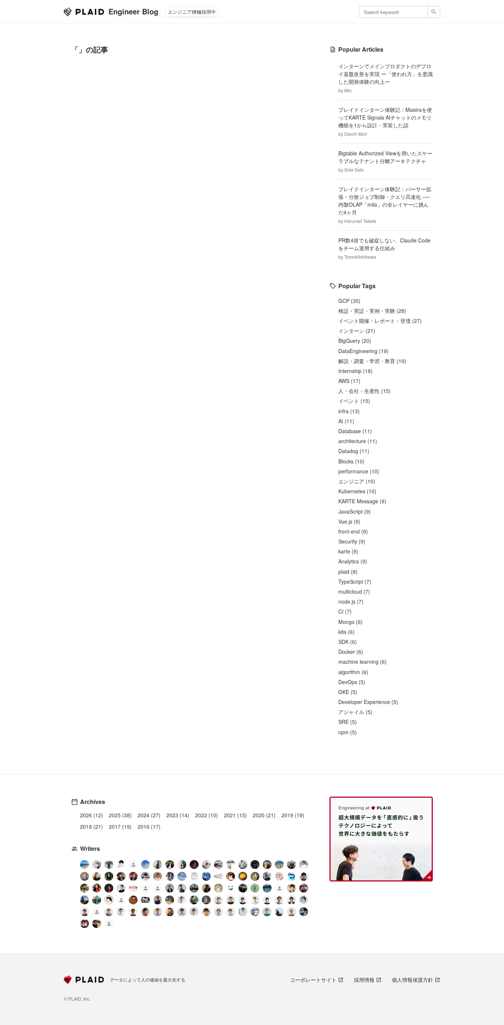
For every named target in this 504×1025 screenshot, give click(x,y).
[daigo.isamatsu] (169, 899)
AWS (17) (349, 380)
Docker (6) (350, 651)
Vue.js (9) (349, 521)
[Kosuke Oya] (303, 888)
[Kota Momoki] (279, 876)
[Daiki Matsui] (84, 923)
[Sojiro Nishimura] (255, 876)
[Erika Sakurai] (206, 864)
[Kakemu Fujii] (157, 864)
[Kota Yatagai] (108, 888)
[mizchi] (96, 899)
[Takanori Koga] (242, 888)
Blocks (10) (351, 461)
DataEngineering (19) (363, 351)
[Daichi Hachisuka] (230, 864)
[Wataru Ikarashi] (218, 911)
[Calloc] (291, 876)
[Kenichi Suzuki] (303, 899)
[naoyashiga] (230, 876)
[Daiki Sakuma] (194, 888)
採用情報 (364, 979)
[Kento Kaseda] (169, 864)
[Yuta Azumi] (279, 864)
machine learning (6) (362, 661)
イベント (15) (354, 400)
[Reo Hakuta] (194, 864)
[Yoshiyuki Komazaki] (84, 899)
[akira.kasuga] (291, 888)
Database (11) (355, 431)
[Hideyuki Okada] (206, 911)
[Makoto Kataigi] (133, 911)
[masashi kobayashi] (169, 876)
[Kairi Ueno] (303, 864)
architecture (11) (357, 441)
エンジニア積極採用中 (192, 11)
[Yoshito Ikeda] (121, 876)
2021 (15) (235, 815)
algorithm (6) (353, 672)
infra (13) (349, 411)
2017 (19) (120, 826)
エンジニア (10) (356, 481)
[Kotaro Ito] (206, 876)
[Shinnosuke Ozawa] (194, 899)
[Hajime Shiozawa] (145, 876)
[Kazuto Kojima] (279, 899)
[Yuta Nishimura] (194, 911)
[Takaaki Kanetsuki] (84, 888)
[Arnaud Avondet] (133, 899)
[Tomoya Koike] (169, 888)
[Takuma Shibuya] (206, 888)
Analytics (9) (352, 561)
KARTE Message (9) (362, 501)
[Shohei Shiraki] (303, 876)
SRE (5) (347, 721)
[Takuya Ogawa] (279, 889)
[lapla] (181, 876)
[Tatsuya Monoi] (145, 911)
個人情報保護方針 (412, 979)
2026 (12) (91, 815)
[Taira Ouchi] (267, 864)
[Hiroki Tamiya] (84, 876)
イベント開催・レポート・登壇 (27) (380, 320)
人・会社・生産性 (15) (364, 390)
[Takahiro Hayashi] (291, 864)
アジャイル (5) (355, 711)
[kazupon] (157, 899)
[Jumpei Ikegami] (157, 911)
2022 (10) (206, 815)
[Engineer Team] (133, 865)
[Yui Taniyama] (96, 888)
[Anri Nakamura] (145, 864)
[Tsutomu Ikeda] (181, 864)
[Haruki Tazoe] (133, 876)
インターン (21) (356, 330)
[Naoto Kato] (230, 911)
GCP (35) (349, 300)
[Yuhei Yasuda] (218, 876)
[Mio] (84, 864)
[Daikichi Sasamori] (279, 911)
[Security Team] (157, 889)
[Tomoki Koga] (291, 899)
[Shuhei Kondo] (121, 888)
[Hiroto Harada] (218, 899)
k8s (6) (346, 631)
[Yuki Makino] (242, 911)
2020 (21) (264, 815)
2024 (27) (149, 815)
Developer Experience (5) (368, 701)
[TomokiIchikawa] (108, 876)
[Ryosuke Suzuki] (108, 899)
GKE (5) (347, 692)
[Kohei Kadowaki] (108, 911)
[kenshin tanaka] (133, 888)
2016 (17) (149, 826)
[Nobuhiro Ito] (242, 899)
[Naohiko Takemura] (267, 911)
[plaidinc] (108, 924)
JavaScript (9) (354, 511)
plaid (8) (348, 571)
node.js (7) (350, 601)
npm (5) (347, 732)
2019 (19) (293, 815)
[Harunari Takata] (108, 864)
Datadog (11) (353, 451)
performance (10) (358, 471)
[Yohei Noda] (96, 923)
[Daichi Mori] (96, 864)
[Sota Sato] (255, 864)
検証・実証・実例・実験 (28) (372, 310)
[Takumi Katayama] (255, 888)
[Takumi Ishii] (242, 876)
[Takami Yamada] (218, 888)
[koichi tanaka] (121, 900)
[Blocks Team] (230, 888)
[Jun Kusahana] (181, 899)
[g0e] (145, 899)
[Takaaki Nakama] (84, 911)
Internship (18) (355, 371)
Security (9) (351, 541)
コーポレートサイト (313, 979)
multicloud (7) (354, 591)
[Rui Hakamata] (121, 864)
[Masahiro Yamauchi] (169, 911)
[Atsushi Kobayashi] (291, 911)
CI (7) (345, 611)
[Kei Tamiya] (230, 899)
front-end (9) (353, 531)
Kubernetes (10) (357, 491)
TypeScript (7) (354, 581)
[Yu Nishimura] (267, 888)
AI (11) (346, 421)
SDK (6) (347, 641)
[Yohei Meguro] (267, 899)
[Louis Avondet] (242, 864)
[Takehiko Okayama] (194, 876)
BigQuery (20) (354, 340)
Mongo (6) (350, 621)
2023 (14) (177, 815)
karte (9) (348, 551)
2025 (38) (120, 815)
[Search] (434, 12)
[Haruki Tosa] (181, 888)
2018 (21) (91, 826)
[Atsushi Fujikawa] (255, 911)
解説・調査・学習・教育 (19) (372, 361)
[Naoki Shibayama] (303, 911)
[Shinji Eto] (181, 911)
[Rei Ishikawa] (206, 899)
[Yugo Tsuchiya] (96, 876)
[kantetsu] (121, 911)
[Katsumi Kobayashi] (267, 876)
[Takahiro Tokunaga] (96, 912)
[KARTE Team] (145, 889)
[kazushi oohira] (255, 899)
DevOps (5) (351, 682)
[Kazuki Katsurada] (157, 876)
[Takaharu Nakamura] (218, 864)
